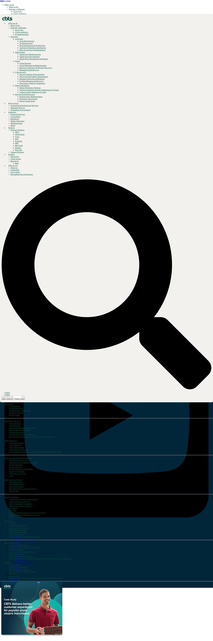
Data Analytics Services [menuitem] (13, 480)
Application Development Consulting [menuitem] (23, 463)
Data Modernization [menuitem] (17, 484)
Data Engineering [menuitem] (16, 482)
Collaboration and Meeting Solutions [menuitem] (23, 499)
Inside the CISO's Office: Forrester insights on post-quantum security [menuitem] (36, 578)
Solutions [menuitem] (14, 37)
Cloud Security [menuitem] (15, 565)
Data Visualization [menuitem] (16, 486)
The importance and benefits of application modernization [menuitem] (32, 437)
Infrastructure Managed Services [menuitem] (22, 552)
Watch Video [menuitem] (14, 491)
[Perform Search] (23, 397)
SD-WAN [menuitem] (12, 510)
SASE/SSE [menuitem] (13, 508)
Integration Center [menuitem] (16, 534)
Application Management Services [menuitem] (22, 428)
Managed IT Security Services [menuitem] (21, 556)
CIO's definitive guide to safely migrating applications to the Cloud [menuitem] (35, 452)
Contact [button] (7, 395)
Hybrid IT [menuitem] (13, 523)
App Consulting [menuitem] (15, 423)
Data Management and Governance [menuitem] (22, 489)
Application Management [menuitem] (19, 545)
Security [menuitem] (7, 562)
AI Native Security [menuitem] (16, 413)
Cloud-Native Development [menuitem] (20, 430)
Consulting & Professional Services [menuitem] (18, 458)
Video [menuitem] (11, 476)
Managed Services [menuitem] (11, 543)
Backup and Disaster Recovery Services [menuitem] (24, 547)
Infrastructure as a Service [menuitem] (19, 528)
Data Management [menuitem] (16, 550)
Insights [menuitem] (11, 154)
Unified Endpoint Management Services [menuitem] (24, 515)
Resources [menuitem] (15, 161)
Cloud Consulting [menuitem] (16, 465)
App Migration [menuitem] (15, 426)
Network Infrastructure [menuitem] (18, 532)
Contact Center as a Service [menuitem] (19, 502)
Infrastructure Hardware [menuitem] (18, 526)
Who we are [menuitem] (13, 165)
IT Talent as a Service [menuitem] (17, 474)
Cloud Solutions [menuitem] (10, 441)
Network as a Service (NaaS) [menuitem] (20, 506)
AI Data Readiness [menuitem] (16, 408)
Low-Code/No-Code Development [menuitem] (22, 435)
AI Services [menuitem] (9, 404)
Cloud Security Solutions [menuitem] (19, 450)
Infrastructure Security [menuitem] (18, 530)
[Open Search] (106, 284)
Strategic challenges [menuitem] (17, 9)
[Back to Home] (7, 18)
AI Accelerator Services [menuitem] (18, 460)
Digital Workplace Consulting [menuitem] (20, 469)
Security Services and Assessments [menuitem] (22, 571)
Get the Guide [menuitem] (14, 415)
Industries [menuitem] (12, 112)
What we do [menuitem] (9, 5)
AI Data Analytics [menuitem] (16, 467)
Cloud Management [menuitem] (16, 447)
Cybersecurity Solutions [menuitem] (18, 567)
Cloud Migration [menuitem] (15, 445)
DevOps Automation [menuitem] (17, 432)
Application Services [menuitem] (12, 421)
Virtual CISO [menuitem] (14, 576)
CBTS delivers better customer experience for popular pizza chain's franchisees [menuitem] (40, 558)
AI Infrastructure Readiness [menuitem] (20, 411)
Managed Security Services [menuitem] (19, 569)
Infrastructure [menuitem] (9, 521)
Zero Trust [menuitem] (13, 574)
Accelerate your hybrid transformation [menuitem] (24, 537)
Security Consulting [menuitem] (17, 471)
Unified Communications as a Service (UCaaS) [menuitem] (27, 513)
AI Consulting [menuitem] (14, 406)
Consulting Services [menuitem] (17, 443)
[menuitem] (13, 7)
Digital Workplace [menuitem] (11, 497)
